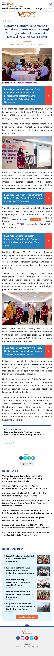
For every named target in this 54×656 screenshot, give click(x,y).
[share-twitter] (25, 458)
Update (35, 219)
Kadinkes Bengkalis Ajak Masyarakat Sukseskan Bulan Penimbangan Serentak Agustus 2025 (24, 433)
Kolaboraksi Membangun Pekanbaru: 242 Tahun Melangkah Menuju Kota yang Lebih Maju (20, 570)
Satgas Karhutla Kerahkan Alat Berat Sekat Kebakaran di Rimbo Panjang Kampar (20, 606)
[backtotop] (27, 626)
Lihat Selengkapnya (26, 617)
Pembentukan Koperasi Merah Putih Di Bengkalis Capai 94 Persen (18, 582)
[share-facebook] (21, 458)
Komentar (28, 464)
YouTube (37, 641)
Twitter (33, 641)
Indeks (27, 8)
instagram (27, 644)
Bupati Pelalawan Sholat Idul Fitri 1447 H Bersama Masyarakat (20, 558)
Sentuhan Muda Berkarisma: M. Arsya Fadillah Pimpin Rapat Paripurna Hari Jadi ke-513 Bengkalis (23, 198)
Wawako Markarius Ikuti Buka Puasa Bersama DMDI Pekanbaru (19, 594)
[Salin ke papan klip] (33, 458)
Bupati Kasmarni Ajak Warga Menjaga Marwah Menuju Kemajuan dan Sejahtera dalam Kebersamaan (23, 351)
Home (5, 8)
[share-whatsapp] (29, 458)
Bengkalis (40, 8)
